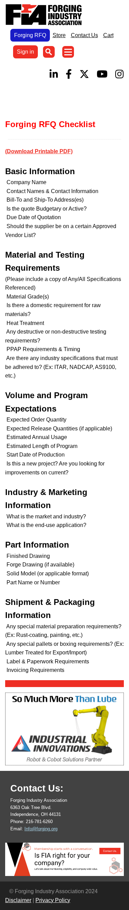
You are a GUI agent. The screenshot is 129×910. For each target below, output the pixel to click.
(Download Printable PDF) (39, 151)
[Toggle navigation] (68, 52)
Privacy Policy (52, 900)
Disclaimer (18, 900)
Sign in (25, 52)
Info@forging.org (40, 828)
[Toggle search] (49, 52)
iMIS (45, 14)
